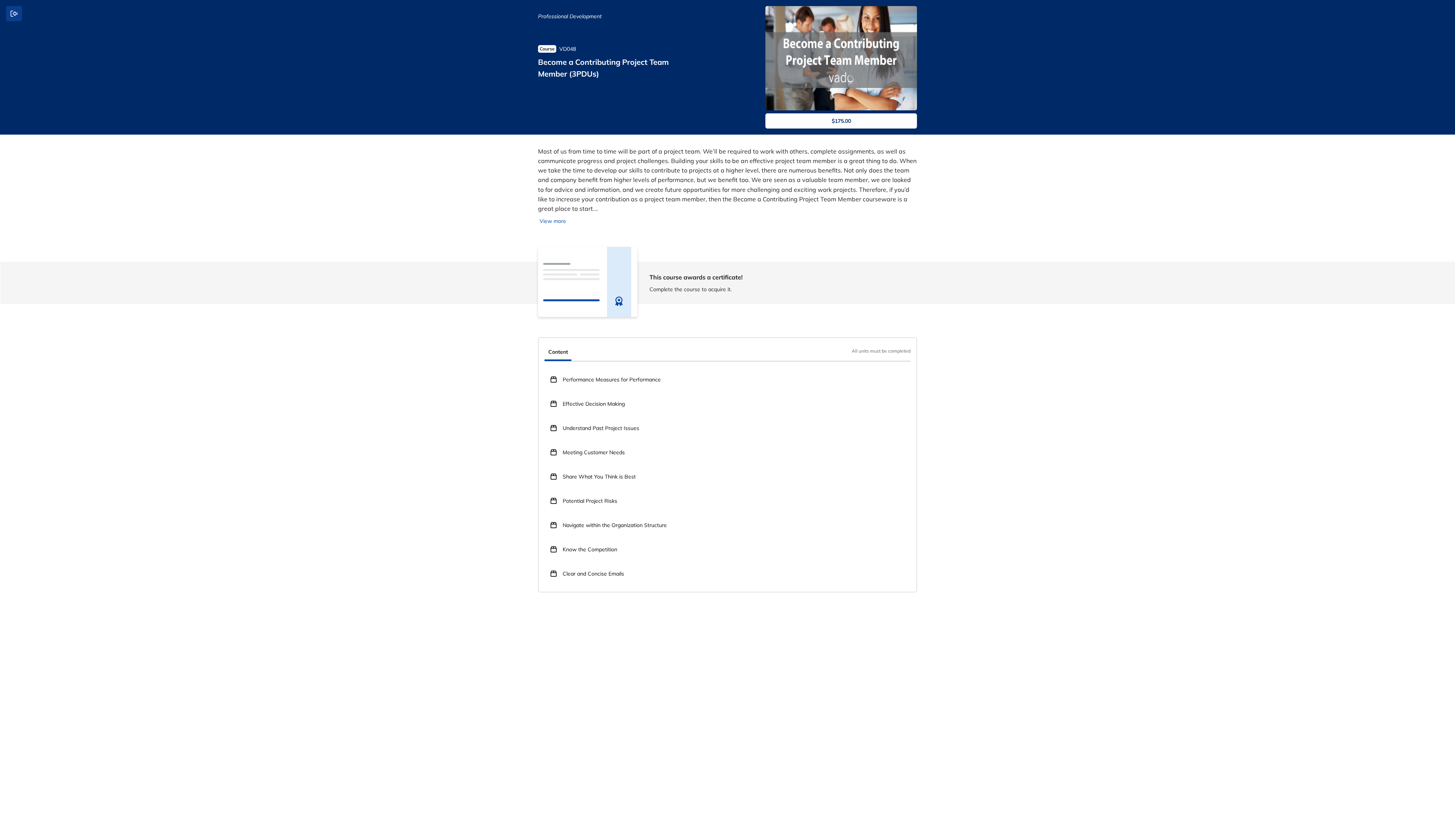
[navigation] (727, 352)
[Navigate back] (14, 13)
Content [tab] (558, 351)
